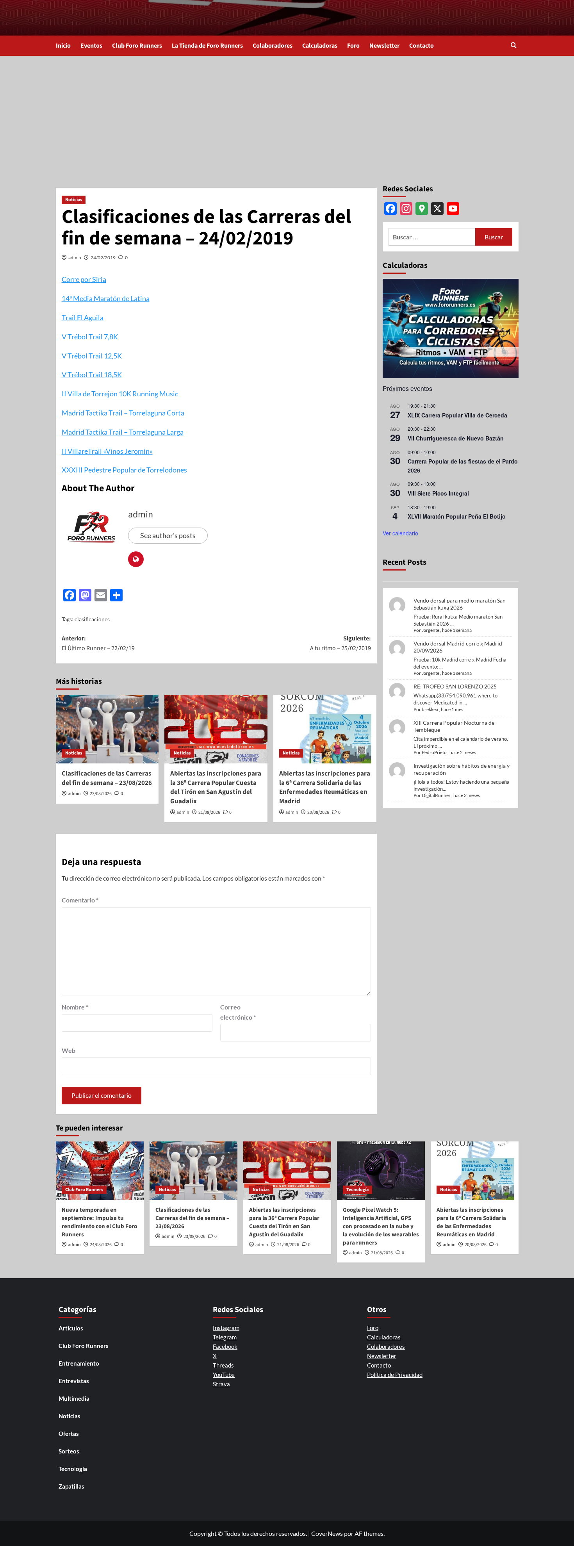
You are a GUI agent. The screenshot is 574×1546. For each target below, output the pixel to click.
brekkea (430, 709)
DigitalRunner (436, 795)
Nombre (75, 1007)
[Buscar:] (432, 237)
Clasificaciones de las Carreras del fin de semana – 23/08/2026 (107, 778)
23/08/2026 (101, 793)
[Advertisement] (287, 114)
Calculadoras (319, 45)
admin (74, 257)
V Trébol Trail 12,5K (92, 355)
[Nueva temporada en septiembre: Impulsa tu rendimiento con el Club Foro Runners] (100, 1170)
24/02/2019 (103, 257)
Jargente (430, 630)
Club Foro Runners (137, 45)
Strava (221, 1383)
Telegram (225, 1337)
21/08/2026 (209, 812)
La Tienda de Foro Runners (207, 45)
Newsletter (384, 45)
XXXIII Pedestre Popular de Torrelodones (124, 469)
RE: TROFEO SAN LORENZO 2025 (455, 686)
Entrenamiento (79, 1363)
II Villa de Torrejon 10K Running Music (120, 393)
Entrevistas (74, 1380)
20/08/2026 (318, 812)
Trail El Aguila (82, 317)
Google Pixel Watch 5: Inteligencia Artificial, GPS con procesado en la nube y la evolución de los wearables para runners (381, 1226)
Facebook (225, 1346)
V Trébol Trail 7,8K (90, 336)
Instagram (226, 1327)
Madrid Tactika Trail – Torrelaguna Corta (123, 412)
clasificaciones (92, 619)
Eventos (91, 45)
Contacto (421, 45)
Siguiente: (340, 643)
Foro (353, 45)
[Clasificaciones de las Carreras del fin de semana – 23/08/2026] (107, 729)
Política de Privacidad (394, 1374)
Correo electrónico (238, 1012)
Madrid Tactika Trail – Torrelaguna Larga (123, 432)
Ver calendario (400, 533)
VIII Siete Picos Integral (438, 493)
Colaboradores (272, 45)
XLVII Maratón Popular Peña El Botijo (457, 516)
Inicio (63, 45)
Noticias (73, 199)
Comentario (80, 900)
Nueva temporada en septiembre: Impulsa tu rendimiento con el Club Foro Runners (99, 1222)
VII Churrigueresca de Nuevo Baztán (456, 438)
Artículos (71, 1328)
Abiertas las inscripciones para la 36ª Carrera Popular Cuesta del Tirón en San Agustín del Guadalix (215, 787)
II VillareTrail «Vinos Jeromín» (107, 451)
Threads (223, 1365)
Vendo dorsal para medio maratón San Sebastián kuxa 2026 (460, 604)
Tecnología (357, 1189)
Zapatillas (71, 1486)
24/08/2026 (101, 1244)
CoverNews (327, 1533)
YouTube (224, 1374)
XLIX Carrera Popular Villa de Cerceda (457, 415)
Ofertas (69, 1433)
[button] (514, 46)
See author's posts (168, 535)
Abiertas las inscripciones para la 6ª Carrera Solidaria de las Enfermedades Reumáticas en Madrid (324, 787)
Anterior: (98, 643)
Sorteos (69, 1451)
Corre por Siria (84, 279)
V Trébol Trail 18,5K (92, 374)
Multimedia (74, 1398)
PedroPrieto (434, 752)
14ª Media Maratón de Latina (106, 298)
